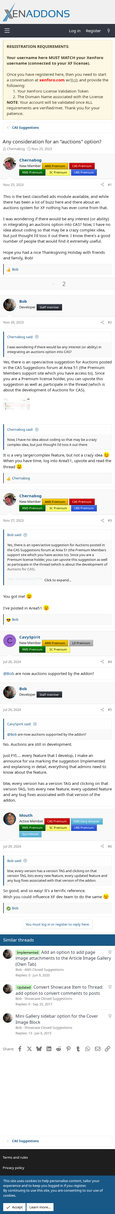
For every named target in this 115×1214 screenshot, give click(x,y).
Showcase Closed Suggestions (48, 998)
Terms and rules (15, 1157)
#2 (110, 322)
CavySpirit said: (19, 724)
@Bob (8, 673)
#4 (110, 661)
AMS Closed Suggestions (44, 969)
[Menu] (7, 30)
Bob (74, 79)
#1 (110, 184)
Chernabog (16, 148)
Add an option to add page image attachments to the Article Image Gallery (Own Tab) (63, 958)
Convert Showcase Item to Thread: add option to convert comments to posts (59, 990)
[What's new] (108, 31)
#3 (110, 520)
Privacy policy (13, 1167)
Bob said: (14, 534)
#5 (110, 709)
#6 (110, 846)
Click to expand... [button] (57, 580)
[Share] (102, 184)
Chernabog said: (20, 336)
